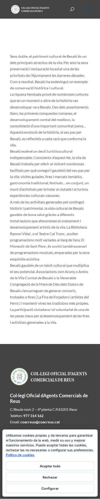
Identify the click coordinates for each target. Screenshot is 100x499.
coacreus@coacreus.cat (40, 422)
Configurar (50, 488)
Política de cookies (20, 455)
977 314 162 (33, 415)
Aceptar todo (50, 466)
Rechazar (50, 477)
